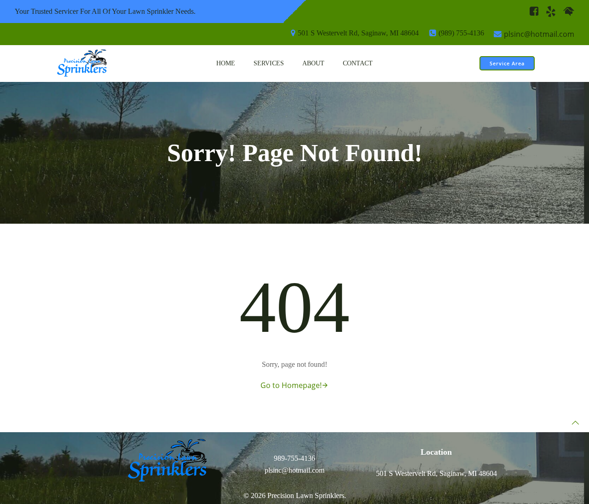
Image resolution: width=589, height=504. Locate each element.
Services (269, 63)
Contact (358, 63)
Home (225, 63)
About (313, 63)
